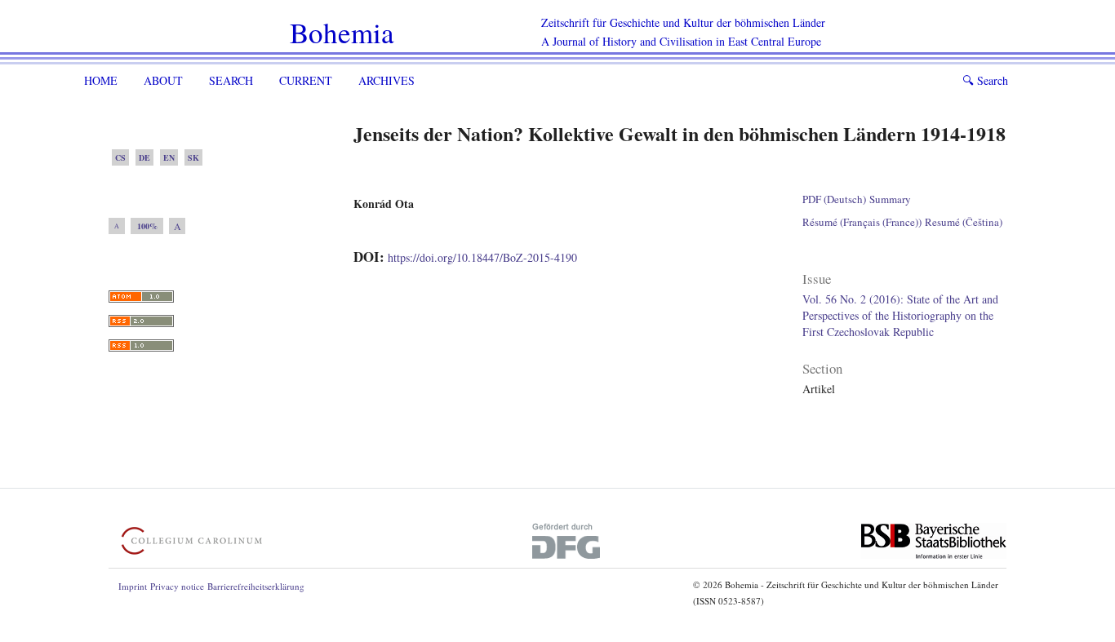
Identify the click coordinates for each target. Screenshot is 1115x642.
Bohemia (342, 32)
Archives (386, 80)
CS (120, 157)
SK (193, 157)
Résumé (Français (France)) (862, 222)
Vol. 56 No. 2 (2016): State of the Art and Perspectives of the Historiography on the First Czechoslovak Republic (900, 315)
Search (231, 80)
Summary (890, 199)
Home (101, 80)
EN (169, 157)
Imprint (132, 586)
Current (305, 80)
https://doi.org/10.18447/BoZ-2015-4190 (482, 257)
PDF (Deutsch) (834, 199)
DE (144, 157)
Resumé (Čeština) (963, 222)
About (163, 80)
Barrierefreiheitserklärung (255, 586)
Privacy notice (177, 586)
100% (147, 226)
